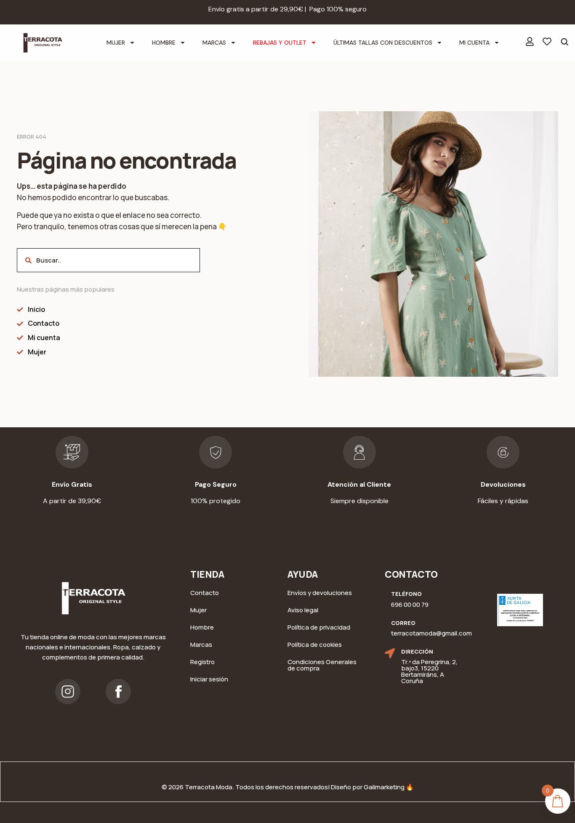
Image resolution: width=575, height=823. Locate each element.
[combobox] (108, 260)
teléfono (406, 594)
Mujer (115, 42)
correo (403, 623)
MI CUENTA (474, 42)
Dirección (417, 651)
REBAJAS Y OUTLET (279, 42)
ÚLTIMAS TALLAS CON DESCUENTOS (382, 42)
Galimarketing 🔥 (389, 787)
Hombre (164, 42)
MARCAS (214, 42)
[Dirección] (390, 653)
